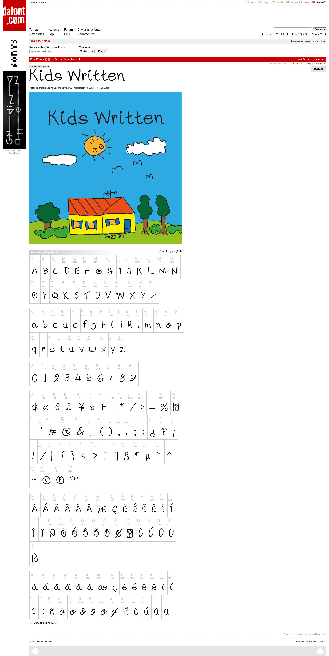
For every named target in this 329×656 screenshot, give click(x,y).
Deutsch (293, 2)
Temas (33, 29)
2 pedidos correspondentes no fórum (308, 41)
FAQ (67, 34)
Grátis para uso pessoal (315, 63)
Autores (54, 29)
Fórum (68, 29)
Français (266, 2)
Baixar (318, 69)
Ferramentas (86, 34)
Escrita (306, 59)
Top (51, 34)
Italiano (306, 2)
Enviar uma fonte (88, 29)
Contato (322, 641)
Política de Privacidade (305, 641)
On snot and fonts (44, 641)
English (253, 2)
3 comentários (295, 63)
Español (279, 2)
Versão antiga (102, 88)
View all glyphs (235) (170, 251)
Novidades (36, 34)
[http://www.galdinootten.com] (79, 59)
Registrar (42, 2)
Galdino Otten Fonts (66, 59)
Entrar (32, 2)
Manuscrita (319, 59)
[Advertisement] (98, 16)
